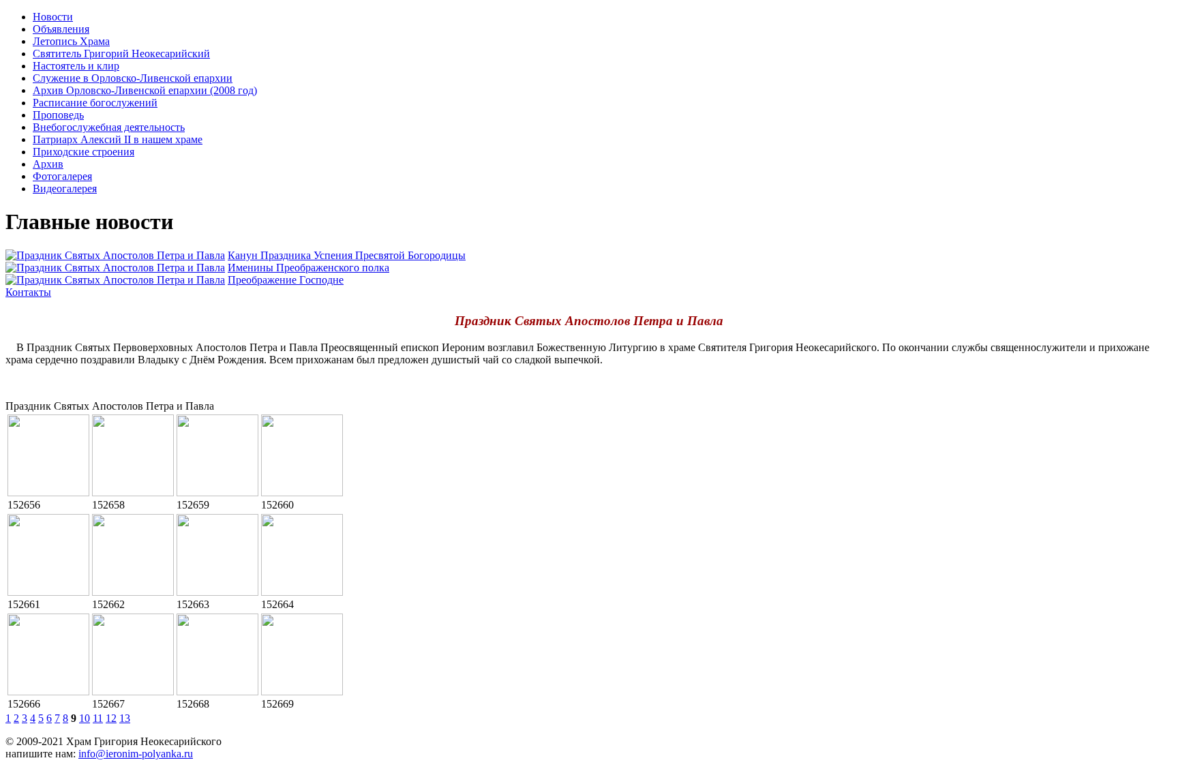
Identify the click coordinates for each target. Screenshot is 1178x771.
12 (111, 718)
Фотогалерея (62, 176)
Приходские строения (83, 151)
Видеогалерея (65, 188)
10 (84, 718)
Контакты (28, 292)
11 (98, 718)
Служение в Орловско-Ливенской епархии (132, 78)
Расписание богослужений (95, 102)
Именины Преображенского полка (308, 267)
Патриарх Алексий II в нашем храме (117, 139)
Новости (53, 16)
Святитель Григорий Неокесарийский (121, 53)
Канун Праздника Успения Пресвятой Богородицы (347, 255)
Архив (48, 164)
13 (124, 718)
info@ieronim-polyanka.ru (135, 753)
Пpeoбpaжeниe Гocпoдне (286, 280)
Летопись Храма (71, 41)
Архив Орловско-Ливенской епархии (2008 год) (145, 90)
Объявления (61, 29)
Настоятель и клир (76, 66)
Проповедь (58, 115)
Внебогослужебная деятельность (109, 127)
